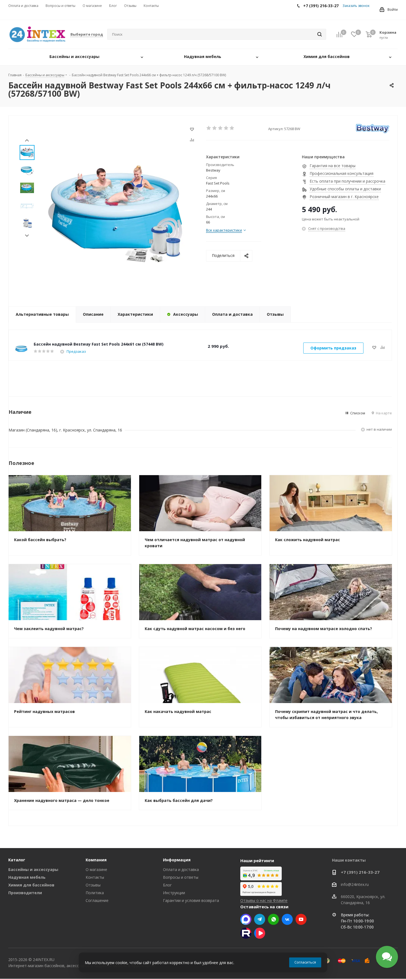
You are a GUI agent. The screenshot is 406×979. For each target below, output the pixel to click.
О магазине (96, 869)
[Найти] (319, 34)
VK (287, 919)
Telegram (259, 919)
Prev (27, 140)
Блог (167, 885)
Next (27, 236)
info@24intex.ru (355, 884)
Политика (95, 892)
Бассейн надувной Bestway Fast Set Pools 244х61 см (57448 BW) (99, 344)
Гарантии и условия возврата (191, 900)
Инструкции (174, 892)
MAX (245, 919)
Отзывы (93, 885)
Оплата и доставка (181, 869)
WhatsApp (273, 919)
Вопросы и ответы (180, 877)
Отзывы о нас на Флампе (264, 900)
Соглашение (97, 900)
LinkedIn (259, 933)
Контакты (95, 877)
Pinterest (245, 933)
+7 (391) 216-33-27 (360, 872)
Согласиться (305, 962)
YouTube (301, 919)
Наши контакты (349, 860)
